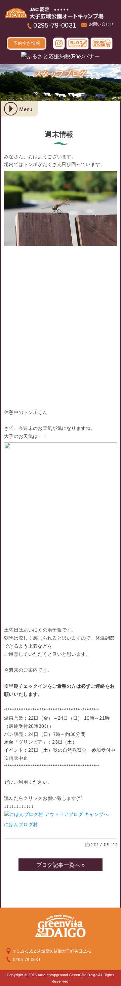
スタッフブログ (60, 73)
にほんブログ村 (21, 824)
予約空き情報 (26, 43)
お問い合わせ (101, 24)
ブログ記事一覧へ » (60, 865)
